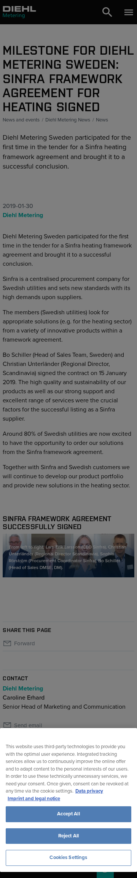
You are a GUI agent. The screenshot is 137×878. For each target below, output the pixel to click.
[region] (68, 800)
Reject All (68, 836)
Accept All (68, 814)
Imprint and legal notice (34, 799)
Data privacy (89, 791)
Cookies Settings (68, 857)
